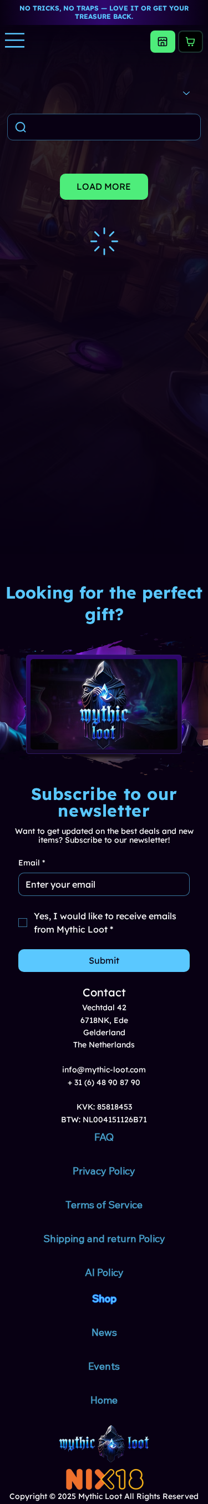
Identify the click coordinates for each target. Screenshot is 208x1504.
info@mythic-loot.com (104, 1070)
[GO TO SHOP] (162, 42)
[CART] (190, 42)
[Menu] (15, 40)
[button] (35, 187)
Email (31, 863)
